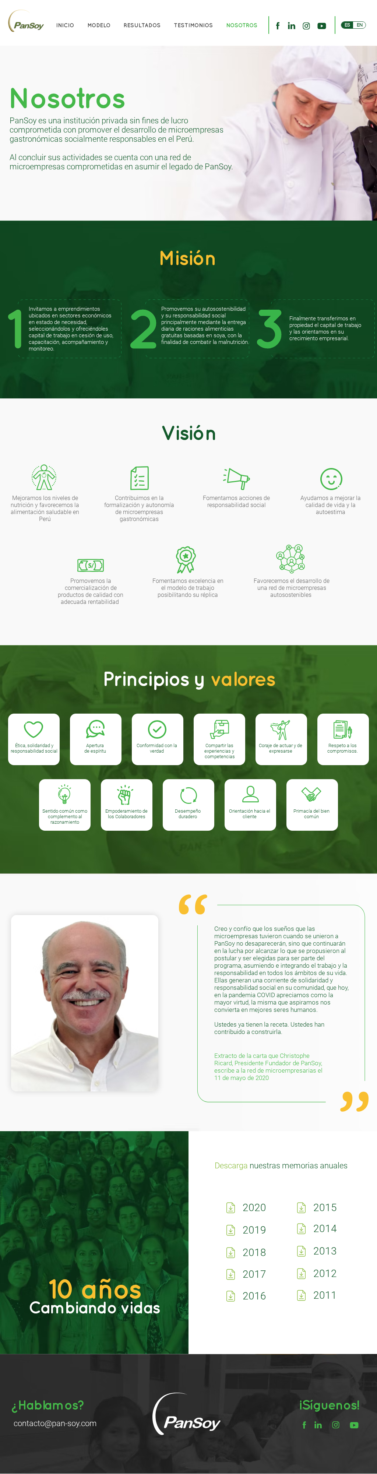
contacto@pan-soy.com (55, 1423)
